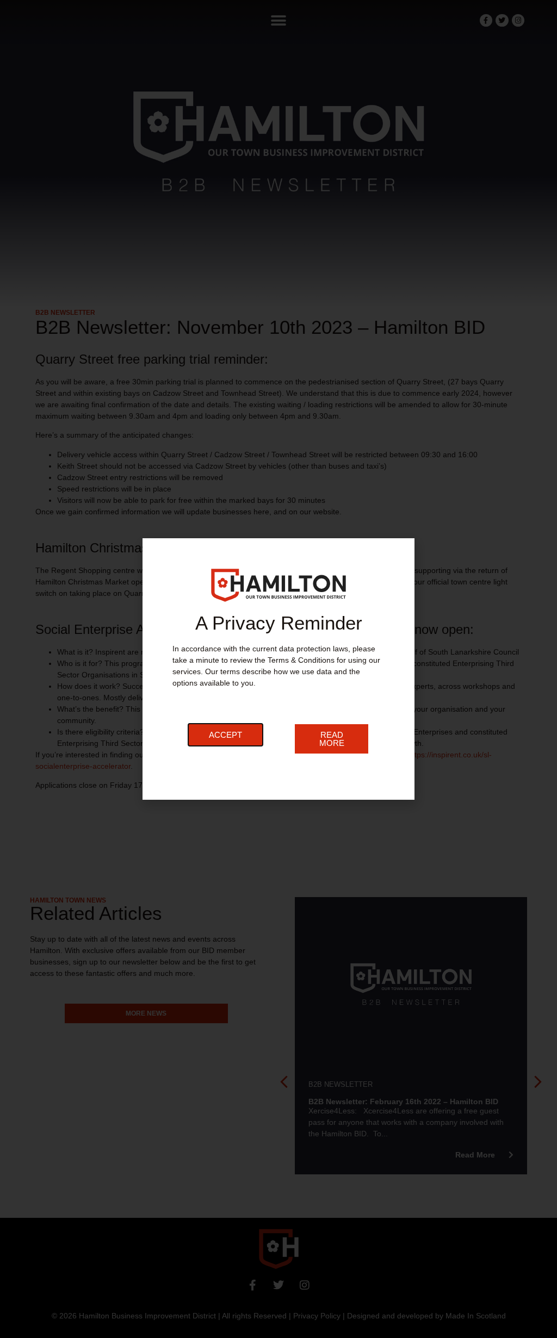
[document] (278, 669)
